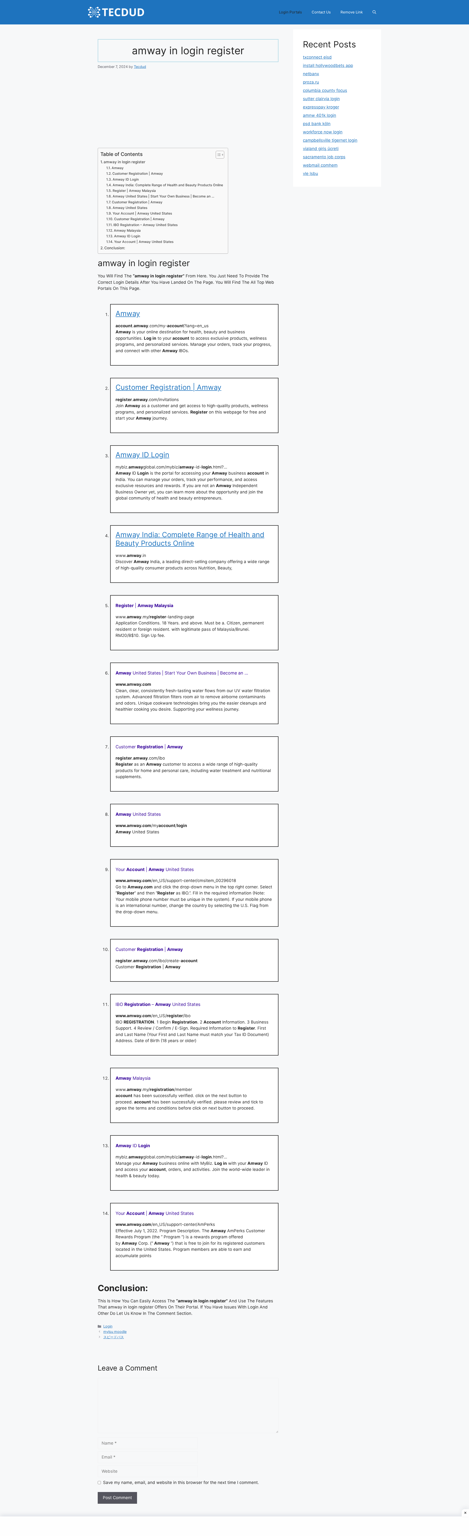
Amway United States (130, 208)
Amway (118, 168)
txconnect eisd (317, 57)
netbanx (311, 73)
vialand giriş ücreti (321, 148)
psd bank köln (316, 123)
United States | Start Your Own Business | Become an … (182, 672)
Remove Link (352, 12)
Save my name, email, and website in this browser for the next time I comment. (181, 1482)
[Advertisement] (188, 111)
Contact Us (321, 12)
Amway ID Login (126, 179)
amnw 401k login (319, 115)
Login (107, 1326)
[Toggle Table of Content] (217, 155)
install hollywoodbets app (328, 65)
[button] (374, 12)
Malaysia (133, 1078)
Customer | (149, 746)
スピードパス (113, 1337)
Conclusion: (114, 248)
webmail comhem (320, 165)
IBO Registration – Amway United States (145, 225)
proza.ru (311, 82)
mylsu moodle (115, 1331)
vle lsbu (310, 173)
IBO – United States (158, 1004)
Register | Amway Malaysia (134, 191)
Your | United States (155, 869)
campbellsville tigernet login (330, 140)
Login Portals (290, 12)
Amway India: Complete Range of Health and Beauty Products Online (168, 185)
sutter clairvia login (321, 98)
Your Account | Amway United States (142, 213)
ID (133, 1145)
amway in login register (124, 162)
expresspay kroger (321, 107)
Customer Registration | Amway (137, 173)
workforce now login (322, 132)
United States (138, 814)
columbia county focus (325, 90)
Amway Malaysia (127, 230)
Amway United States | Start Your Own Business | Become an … (163, 196)
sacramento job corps (324, 156)
